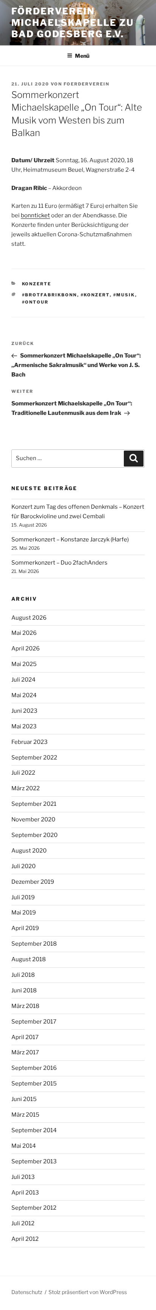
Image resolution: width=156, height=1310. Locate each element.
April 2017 (25, 1037)
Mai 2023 (24, 726)
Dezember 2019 (32, 881)
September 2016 (34, 1068)
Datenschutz (26, 1292)
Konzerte (36, 283)
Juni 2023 (24, 710)
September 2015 (34, 1083)
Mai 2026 (24, 633)
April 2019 (25, 928)
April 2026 (25, 648)
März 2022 (25, 788)
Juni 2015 (24, 1099)
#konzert (95, 294)
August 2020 (29, 850)
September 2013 (34, 1161)
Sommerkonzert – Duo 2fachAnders (59, 562)
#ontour (35, 302)
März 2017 (25, 1052)
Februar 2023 (29, 742)
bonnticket (35, 215)
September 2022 (34, 757)
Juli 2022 (23, 772)
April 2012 (25, 1239)
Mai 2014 (23, 1145)
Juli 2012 (22, 1223)
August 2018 (28, 959)
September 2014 (34, 1130)
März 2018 (25, 1006)
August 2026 (29, 617)
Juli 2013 (23, 1177)
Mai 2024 (24, 695)
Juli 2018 (23, 974)
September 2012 (33, 1207)
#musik (124, 294)
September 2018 (34, 943)
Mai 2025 (24, 664)
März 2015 (25, 1114)
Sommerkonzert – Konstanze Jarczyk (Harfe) (70, 539)
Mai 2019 (23, 912)
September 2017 (33, 1021)
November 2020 (33, 819)
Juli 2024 (23, 679)
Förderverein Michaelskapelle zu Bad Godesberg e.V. (72, 23)
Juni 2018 (24, 990)
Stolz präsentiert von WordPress (87, 1292)
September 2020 (34, 835)
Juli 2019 (23, 897)
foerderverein (86, 84)
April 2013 (25, 1192)
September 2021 (33, 804)
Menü (82, 55)
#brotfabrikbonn (49, 294)
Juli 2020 (23, 866)
